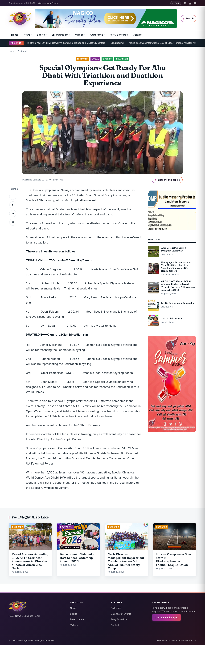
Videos (79, 34)
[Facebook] (185, 3)
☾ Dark (175, 3)
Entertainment (60, 34)
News (27, 34)
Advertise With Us (187, 640)
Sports (41, 34)
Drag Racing (102, 42)
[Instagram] (190, 3)
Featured (22, 51)
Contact (137, 34)
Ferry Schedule (119, 34)
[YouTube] (195, 3)
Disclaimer (162, 640)
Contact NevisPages (166, 617)
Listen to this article (167, 179)
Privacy (173, 640)
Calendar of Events (121, 613)
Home (14, 34)
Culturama (96, 34)
